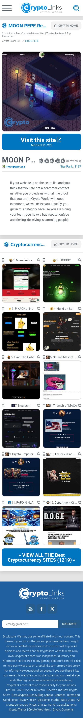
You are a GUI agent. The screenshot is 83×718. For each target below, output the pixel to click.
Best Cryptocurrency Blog (28, 695)
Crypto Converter (63, 709)
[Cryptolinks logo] (41, 8)
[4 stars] (58, 160)
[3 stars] (52, 160)
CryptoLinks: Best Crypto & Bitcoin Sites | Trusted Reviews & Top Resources (36, 35)
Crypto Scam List (11, 40)
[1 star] (41, 160)
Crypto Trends (18, 709)
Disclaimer (44, 700)
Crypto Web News (39, 709)
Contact (60, 695)
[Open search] (76, 8)
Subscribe (69, 624)
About (49, 695)
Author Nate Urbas (63, 700)
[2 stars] (47, 160)
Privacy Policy (27, 700)
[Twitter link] (52, 609)
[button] (7, 8)
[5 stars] (63, 160)
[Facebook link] (41, 609)
